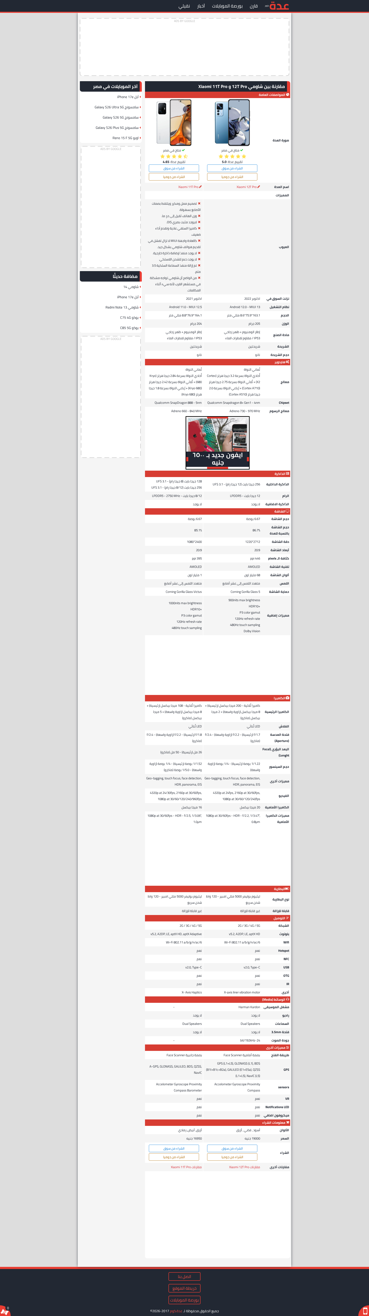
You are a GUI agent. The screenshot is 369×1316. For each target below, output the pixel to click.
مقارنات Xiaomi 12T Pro (244, 1167)
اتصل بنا (184, 1276)
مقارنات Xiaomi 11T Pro (186, 1167)
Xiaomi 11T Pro (188, 187)
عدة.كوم (176, 1311)
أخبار (201, 6)
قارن (254, 6)
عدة (279, 5)
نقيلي (184, 6)
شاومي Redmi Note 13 (122, 307)
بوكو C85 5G (129, 328)
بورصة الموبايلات (227, 6)
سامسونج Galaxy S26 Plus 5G (117, 127)
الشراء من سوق (232, 168)
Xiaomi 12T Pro (247, 187)
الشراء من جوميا (232, 177)
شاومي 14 (131, 286)
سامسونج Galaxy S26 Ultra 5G (117, 107)
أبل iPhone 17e (128, 97)
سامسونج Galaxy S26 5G (121, 117)
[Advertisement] (184, 47)
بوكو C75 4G (129, 317)
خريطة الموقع (184, 1288)
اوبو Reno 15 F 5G (126, 138)
